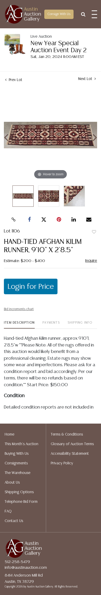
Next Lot (85, 79)
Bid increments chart (19, 309)
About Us (12, 482)
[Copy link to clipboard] (14, 220)
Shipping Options (19, 492)
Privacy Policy (62, 463)
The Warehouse (17, 473)
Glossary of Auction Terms (72, 444)
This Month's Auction (21, 444)
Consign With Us (58, 14)
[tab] (19, 325)
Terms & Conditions (67, 434)
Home (9, 434)
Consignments (16, 463)
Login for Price (31, 286)
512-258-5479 (17, 562)
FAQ (8, 511)
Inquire (91, 261)
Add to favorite (94, 232)
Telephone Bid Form (21, 502)
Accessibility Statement (70, 454)
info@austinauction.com (26, 568)
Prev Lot (15, 80)
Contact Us (14, 521)
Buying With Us (16, 454)
